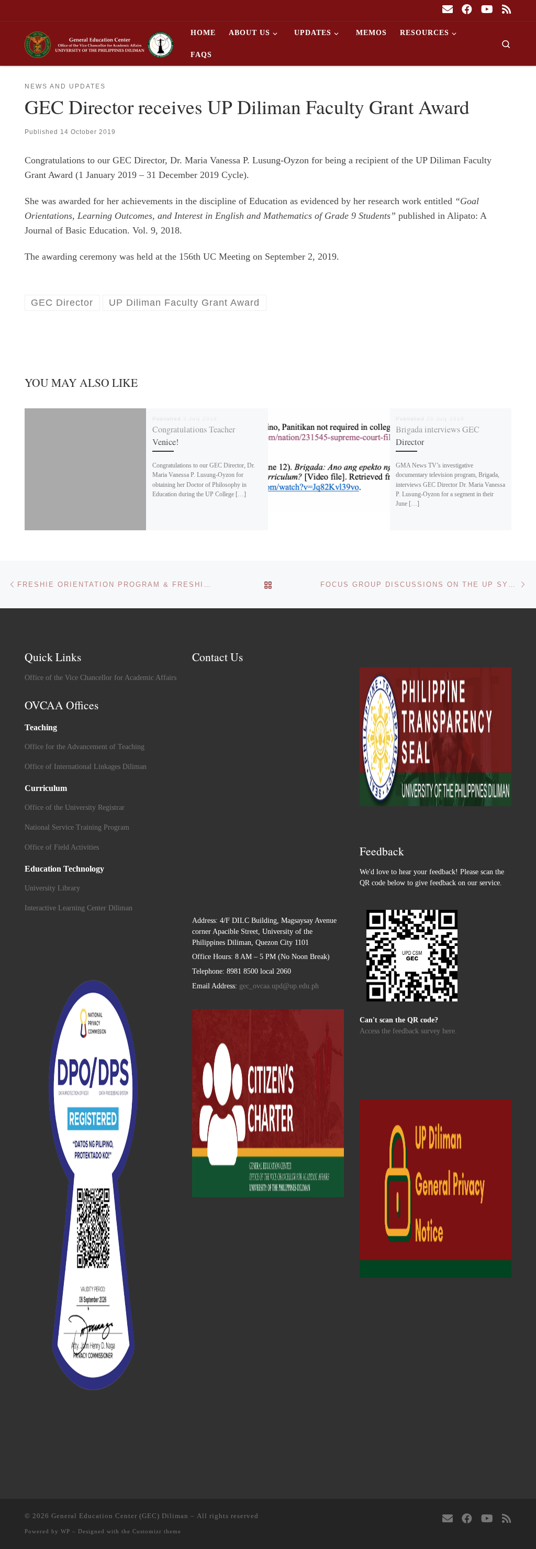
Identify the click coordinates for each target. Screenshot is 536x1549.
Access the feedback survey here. (408, 1031)
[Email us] (447, 10)
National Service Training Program (77, 827)
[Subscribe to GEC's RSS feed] (506, 10)
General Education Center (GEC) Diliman (119, 1516)
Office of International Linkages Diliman (86, 767)
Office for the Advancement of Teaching (84, 747)
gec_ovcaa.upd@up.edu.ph (279, 986)
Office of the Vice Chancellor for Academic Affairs (100, 678)
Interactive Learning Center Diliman (78, 908)
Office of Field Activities (62, 847)
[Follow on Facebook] (467, 10)
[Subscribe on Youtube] (487, 10)
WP (65, 1531)
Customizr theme (156, 1531)
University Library (52, 888)
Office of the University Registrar (75, 807)
